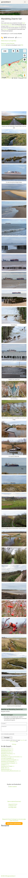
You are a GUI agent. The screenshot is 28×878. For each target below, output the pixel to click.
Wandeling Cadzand (7, 749)
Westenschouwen (6, 769)
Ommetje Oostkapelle (7, 758)
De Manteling (5, 755)
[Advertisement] (8, 778)
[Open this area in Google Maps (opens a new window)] (3, 78)
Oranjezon (5, 764)
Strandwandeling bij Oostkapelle (9, 759)
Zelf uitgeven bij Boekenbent (14, 823)
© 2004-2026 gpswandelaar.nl (8, 876)
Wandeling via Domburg (8, 753)
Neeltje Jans (5, 767)
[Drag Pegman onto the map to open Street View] (24, 75)
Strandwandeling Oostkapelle (9, 763)
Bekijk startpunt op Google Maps (8, 40)
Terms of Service (13, 741)
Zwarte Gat (5, 29)
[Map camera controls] (24, 69)
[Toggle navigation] (25, 2)
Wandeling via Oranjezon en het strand (11, 756)
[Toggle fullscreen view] (24, 50)
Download (3, 45)
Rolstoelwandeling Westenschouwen (11, 770)
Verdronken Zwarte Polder (15, 26)
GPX (22, 45)
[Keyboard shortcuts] (12, 78)
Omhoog (14, 744)
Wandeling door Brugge (7, 766)
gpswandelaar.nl (6, 2)
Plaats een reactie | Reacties (7, 43)
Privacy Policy (22, 740)
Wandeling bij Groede (7, 750)
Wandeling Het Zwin (7, 752)
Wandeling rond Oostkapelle (8, 761)
